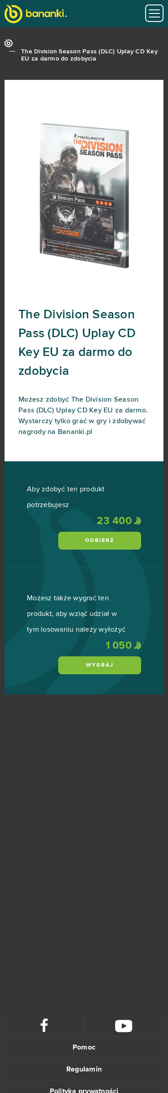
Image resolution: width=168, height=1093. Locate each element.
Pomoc (84, 1047)
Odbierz (99, 540)
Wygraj (100, 665)
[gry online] (35, 15)
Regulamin (84, 1069)
